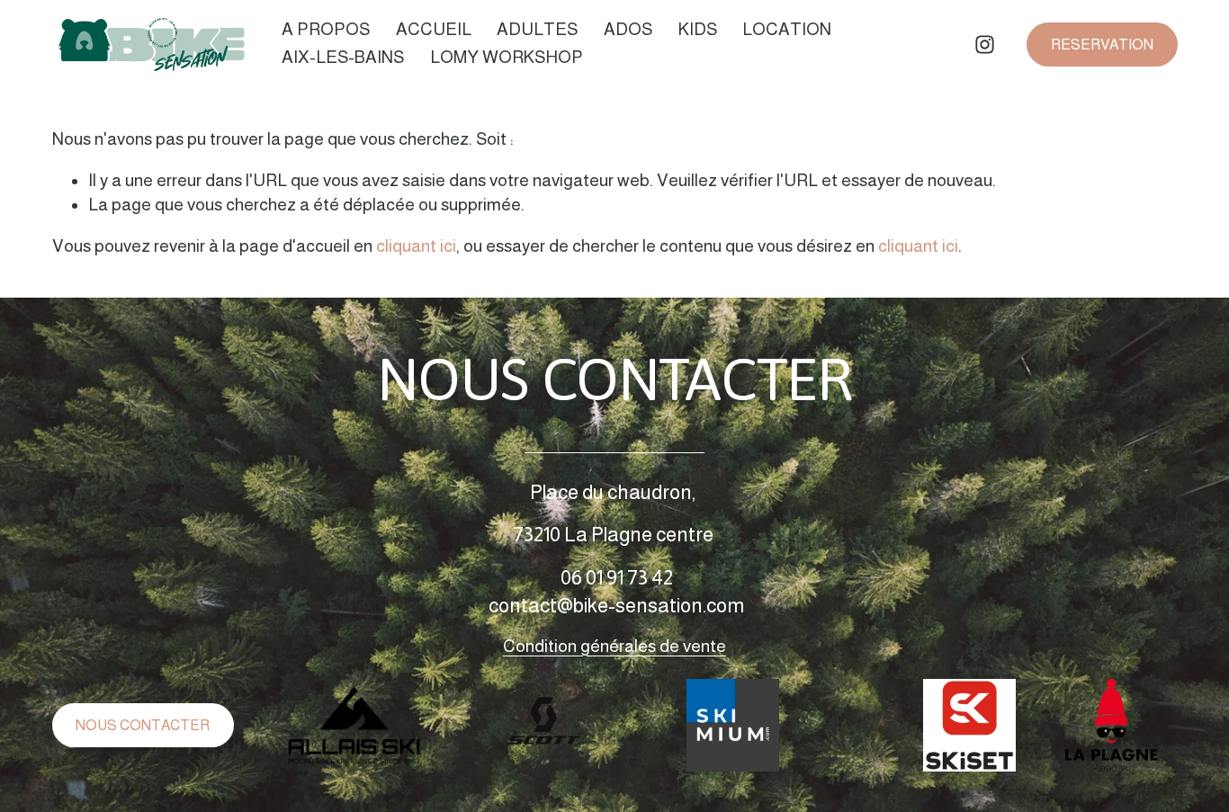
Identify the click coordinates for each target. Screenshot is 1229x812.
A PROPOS (326, 29)
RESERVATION (1102, 44)
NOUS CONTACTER (143, 725)
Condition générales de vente (614, 646)
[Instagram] (984, 44)
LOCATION (786, 29)
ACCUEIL (433, 29)
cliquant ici (416, 245)
